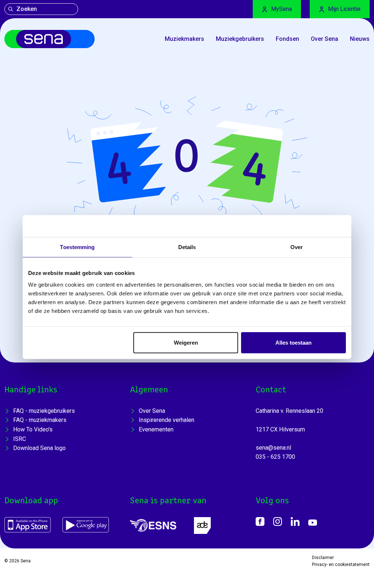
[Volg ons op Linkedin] (295, 521)
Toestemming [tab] (77, 247)
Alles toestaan (293, 342)
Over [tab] (296, 247)
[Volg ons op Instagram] (277, 521)
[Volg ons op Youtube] (312, 522)
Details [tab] (187, 247)
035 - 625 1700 (275, 456)
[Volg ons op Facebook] (260, 521)
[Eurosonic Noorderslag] (153, 525)
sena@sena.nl (273, 447)
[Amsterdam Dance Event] (202, 525)
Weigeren (186, 342)
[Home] (49, 39)
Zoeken (26, 8)
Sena (25, 560)
